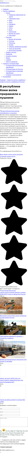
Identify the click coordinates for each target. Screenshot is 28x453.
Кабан (11, 26)
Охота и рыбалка (9, 11)
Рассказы (12, 35)
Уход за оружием (15, 48)
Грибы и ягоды (11, 52)
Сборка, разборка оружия (18, 46)
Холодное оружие (15, 50)
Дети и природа (11, 62)
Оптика (11, 41)
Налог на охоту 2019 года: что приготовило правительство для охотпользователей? (11, 380)
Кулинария (7, 76)
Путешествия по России (14, 69)
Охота (8, 13)
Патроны (12, 43)
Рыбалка (9, 54)
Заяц (10, 20)
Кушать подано (11, 56)
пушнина (3, 156)
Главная (6, 9)
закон (6, 154)
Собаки (8, 60)
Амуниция (12, 32)
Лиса (10, 28)
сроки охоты (11, 156)
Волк (10, 30)
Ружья (11, 45)
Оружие (9, 37)
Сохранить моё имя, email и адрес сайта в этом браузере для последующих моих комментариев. (13, 442)
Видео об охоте (14, 33)
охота (10, 154)
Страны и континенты (13, 75)
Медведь (12, 24)
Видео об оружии (15, 39)
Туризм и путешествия (11, 63)
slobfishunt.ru (4, 3)
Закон (8, 58)
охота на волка (17, 154)
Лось (10, 22)
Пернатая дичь (14, 18)
